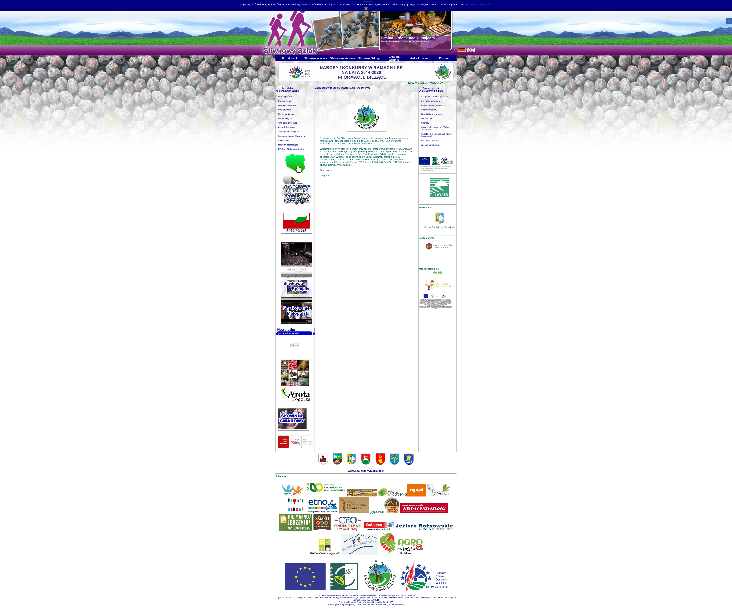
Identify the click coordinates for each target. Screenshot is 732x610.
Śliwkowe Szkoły (369, 58)
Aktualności (289, 58)
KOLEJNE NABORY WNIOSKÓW (392, 83)
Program (324, 175)
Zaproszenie (326, 170)
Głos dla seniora (394, 58)
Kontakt (444, 58)
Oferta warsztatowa (342, 58)
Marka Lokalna (419, 58)
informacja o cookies (480, 4)
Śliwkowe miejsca (315, 58)
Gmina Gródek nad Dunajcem (439, 227)
